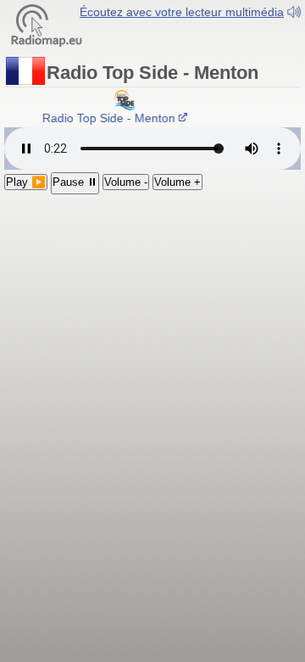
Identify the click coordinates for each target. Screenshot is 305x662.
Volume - (125, 182)
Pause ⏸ (75, 182)
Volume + (177, 182)
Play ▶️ (26, 182)
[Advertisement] (152, 295)
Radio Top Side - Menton (108, 118)
